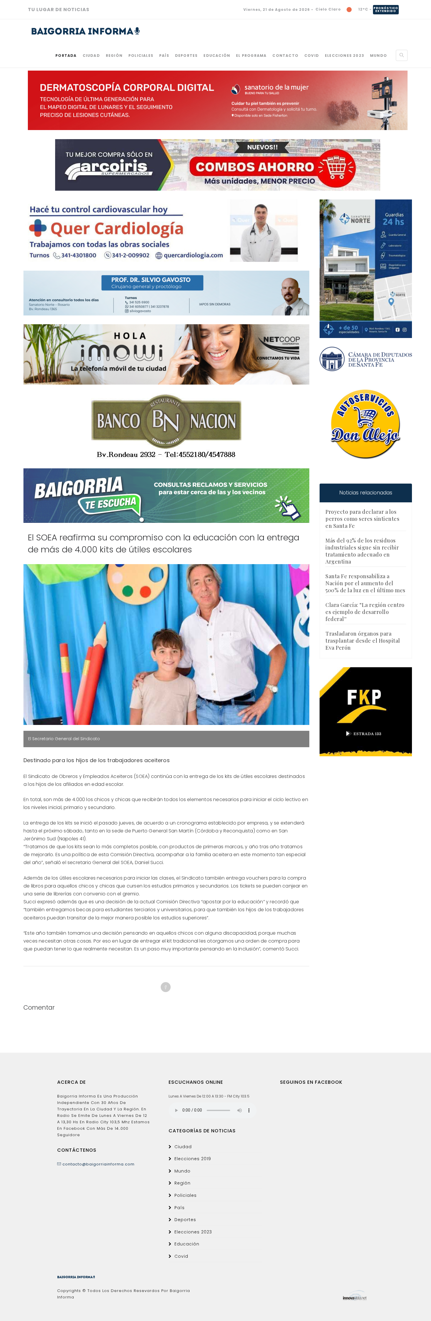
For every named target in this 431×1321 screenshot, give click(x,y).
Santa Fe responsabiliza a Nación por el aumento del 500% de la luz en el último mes (365, 583)
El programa (251, 55)
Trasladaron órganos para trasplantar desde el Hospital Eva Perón (362, 640)
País (164, 55)
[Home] (86, 31)
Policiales (140, 55)
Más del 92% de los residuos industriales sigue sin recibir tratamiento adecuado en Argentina (362, 551)
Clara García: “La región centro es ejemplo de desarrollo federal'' (365, 611)
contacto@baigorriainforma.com (98, 1164)
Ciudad (91, 55)
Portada (66, 55)
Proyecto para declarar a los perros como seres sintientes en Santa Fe (362, 518)
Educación (216, 55)
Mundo (378, 55)
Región (114, 55)
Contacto (285, 55)
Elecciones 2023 (344, 55)
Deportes (186, 55)
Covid (311, 55)
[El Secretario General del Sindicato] (166, 644)
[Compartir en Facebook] (166, 987)
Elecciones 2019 (192, 1159)
